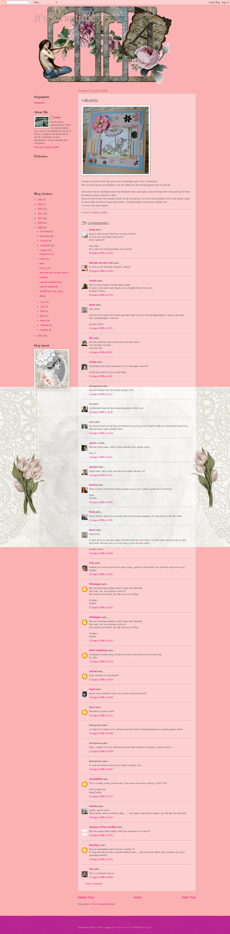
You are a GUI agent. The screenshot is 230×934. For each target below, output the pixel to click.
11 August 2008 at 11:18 (100, 412)
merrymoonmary (123, 927)
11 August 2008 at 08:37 (101, 352)
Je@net (93, 671)
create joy (44, 259)
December (45, 231)
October (44, 240)
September (46, 245)
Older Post (189, 897)
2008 (40, 227)
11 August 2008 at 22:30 (101, 574)
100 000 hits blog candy (51, 291)
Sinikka (93, 280)
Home (138, 897)
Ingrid (92, 689)
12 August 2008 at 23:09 (101, 733)
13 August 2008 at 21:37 (101, 817)
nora (91, 422)
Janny (57, 117)
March (43, 320)
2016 (40, 199)
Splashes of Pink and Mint (103, 827)
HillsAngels (95, 584)
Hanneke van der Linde (101, 263)
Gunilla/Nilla (95, 779)
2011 (40, 213)
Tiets (91, 563)
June (43, 306)
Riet (91, 338)
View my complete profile (46, 147)
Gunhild (93, 485)
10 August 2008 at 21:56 (101, 253)
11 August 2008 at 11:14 (100, 394)
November (45, 236)
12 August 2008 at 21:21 (101, 715)
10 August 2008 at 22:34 (101, 271)
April (42, 316)
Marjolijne (94, 845)
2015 (40, 204)
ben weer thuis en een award (53, 272)
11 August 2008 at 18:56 (101, 520)
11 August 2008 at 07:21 (101, 328)
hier (140, 543)
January (44, 330)
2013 (40, 209)
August (44, 250)
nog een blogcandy (49, 286)
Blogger (147, 927)
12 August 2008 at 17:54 (101, 661)
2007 (40, 336)
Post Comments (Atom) (103, 904)
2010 (40, 218)
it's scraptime (65, 17)
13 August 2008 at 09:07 (101, 769)
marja (92, 229)
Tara (91, 869)
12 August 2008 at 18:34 (101, 679)
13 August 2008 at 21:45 (101, 835)
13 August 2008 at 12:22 (101, 796)
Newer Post (86, 897)
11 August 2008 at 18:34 (101, 502)
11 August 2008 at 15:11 (100, 457)
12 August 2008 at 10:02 (101, 607)
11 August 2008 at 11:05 (100, 376)
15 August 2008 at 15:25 (101, 859)
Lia (90, 404)
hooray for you (47, 254)
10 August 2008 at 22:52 (101, 295)
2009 (40, 223)
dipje (42, 263)
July (42, 302)
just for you (45, 268)
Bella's (43, 296)
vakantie (44, 277)
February (45, 325)
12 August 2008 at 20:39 (101, 697)
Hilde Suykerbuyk (98, 650)
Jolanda (93, 806)
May (42, 311)
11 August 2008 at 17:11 (100, 475)
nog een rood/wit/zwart (50, 282)
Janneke (93, 467)
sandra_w (94, 443)
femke (92, 305)
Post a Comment (94, 883)
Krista (92, 512)
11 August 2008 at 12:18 (101, 433)
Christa (92, 362)
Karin (92, 707)
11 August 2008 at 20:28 (101, 553)
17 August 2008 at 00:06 (101, 877)
